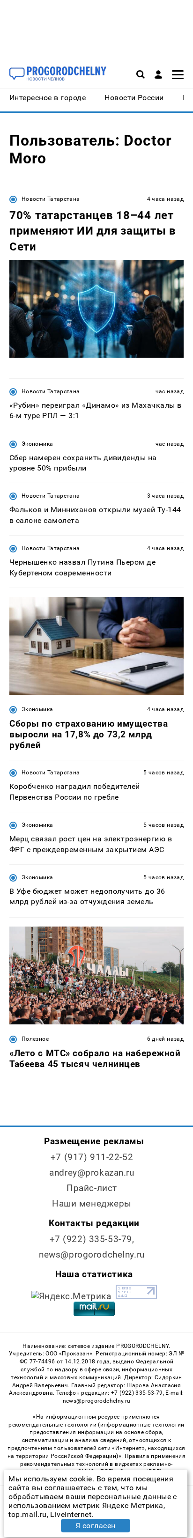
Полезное (35, 1039)
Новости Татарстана (51, 199)
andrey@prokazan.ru (91, 1172)
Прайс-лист (92, 1188)
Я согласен (95, 1525)
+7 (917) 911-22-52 (92, 1157)
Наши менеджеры (92, 1203)
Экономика (37, 444)
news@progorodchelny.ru (92, 1254)
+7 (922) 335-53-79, (92, 1239)
